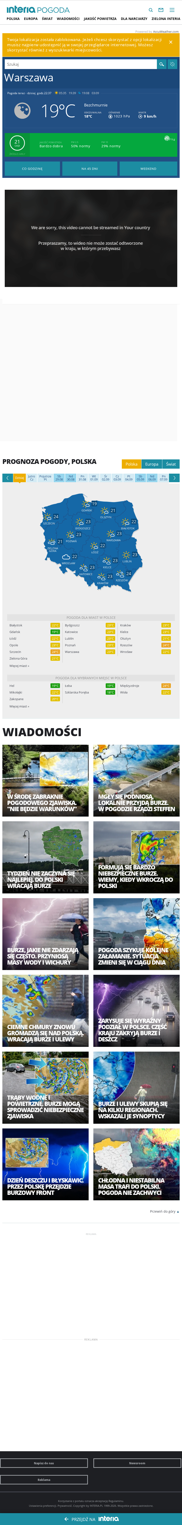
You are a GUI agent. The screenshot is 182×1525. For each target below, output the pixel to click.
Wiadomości (68, 18)
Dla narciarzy (134, 18)
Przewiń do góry (162, 1211)
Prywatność (65, 1505)
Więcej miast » (19, 666)
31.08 (82, 478)
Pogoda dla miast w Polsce (91, 617)
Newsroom (137, 1463)
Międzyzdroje (129, 686)
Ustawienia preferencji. (43, 1505)
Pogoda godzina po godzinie (32, 169)
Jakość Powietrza (100, 18)
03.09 (117, 478)
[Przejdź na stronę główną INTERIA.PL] (21, 9)
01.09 (94, 478)
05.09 (140, 478)
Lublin (69, 638)
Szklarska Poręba (77, 692)
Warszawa (72, 652)
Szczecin (15, 652)
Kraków (125, 625)
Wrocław (126, 652)
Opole (13, 645)
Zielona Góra (18, 658)
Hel (11, 686)
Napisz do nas (44, 1463)
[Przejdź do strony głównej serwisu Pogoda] (53, 10)
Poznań (70, 645)
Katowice (71, 632)
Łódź (12, 638)
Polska (13, 18)
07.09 (163, 478)
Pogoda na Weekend (148, 169)
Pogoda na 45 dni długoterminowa (90, 169)
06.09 (152, 478)
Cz (31, 478)
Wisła (123, 692)
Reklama (44, 1480)
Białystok (15, 625)
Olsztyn (125, 638)
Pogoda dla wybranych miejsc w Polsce (91, 678)
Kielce (124, 632)
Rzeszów (126, 645)
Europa (31, 18)
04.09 (128, 478)
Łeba (68, 686)
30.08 (70, 478)
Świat (47, 18)
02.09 (105, 478)
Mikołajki (15, 692)
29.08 (59, 478)
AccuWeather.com (166, 31)
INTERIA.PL (96, 1505)
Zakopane (16, 699)
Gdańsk (14, 632)
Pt (45, 478)
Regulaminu (116, 1501)
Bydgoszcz (72, 625)
